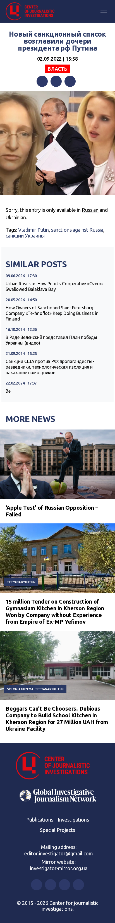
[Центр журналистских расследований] (32, 11)
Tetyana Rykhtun (21, 582)
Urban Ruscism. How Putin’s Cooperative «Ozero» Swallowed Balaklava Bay (55, 286)
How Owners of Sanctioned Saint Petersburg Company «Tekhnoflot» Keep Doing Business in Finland (52, 313)
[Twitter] (56, 81)
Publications (39, 819)
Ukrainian (16, 217)
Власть (57, 69)
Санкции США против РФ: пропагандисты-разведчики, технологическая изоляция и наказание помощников (50, 367)
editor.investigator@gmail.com (58, 853)
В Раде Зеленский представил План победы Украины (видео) (51, 340)
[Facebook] (42, 81)
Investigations (73, 819)
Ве (8, 390)
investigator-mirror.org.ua (58, 868)
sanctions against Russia (77, 229)
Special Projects (57, 830)
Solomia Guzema (20, 689)
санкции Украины (25, 235)
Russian (90, 210)
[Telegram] (70, 81)
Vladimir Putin (33, 229)
